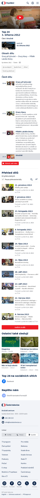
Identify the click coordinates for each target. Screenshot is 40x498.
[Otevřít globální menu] (37, 3)
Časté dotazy (25, 472)
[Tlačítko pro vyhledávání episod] (31, 179)
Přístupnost (27, 494)
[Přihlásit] (32, 3)
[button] (20, 17)
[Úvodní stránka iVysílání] (8, 3)
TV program (6, 442)
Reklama (24, 446)
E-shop (4, 468)
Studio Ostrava (26, 455)
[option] (8, 434)
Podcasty (5, 459)
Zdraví (26, 67)
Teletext (5, 455)
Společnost (17, 67)
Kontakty (24, 476)
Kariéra (23, 463)
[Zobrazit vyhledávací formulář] (27, 3)
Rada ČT (24, 459)
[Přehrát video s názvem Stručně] (20, 17)
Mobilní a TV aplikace (9, 472)
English (4, 494)
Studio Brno (25, 450)
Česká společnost (8, 71)
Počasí (4, 463)
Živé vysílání (6, 446)
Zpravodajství (7, 67)
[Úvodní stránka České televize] (11, 405)
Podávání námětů (27, 468)
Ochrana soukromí (15, 494)
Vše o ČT (5, 476)
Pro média (24, 442)
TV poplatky (6, 450)
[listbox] (20, 435)
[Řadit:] (36, 179)
